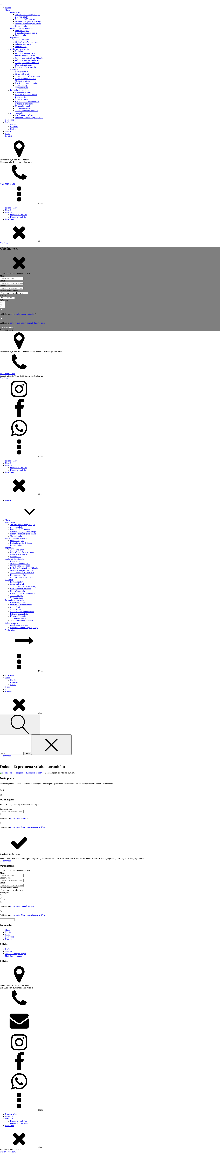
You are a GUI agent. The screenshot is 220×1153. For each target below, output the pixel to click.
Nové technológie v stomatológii (28, 21)
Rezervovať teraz (7, 920)
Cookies (8, 951)
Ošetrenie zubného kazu (25, 53)
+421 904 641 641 (7, 184)
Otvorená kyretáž (22, 74)
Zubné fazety (20, 97)
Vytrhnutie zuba (21, 88)
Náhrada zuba (20, 47)
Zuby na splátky (21, 17)
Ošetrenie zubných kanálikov (27, 60)
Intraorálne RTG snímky (25, 19)
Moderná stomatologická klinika (28, 24)
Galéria (13, 129)
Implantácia (14, 37)
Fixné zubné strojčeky (24, 115)
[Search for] (12, 753)
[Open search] (20, 724)
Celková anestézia (22, 81)
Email (2, 281)
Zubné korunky (21, 99)
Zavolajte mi (5, 832)
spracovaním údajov (18, 818)
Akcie (7, 133)
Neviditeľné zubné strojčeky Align (29, 117)
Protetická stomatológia (19, 90)
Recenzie (14, 127)
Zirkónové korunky (23, 108)
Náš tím (13, 124)
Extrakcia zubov (21, 72)
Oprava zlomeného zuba (25, 56)
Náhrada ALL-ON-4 (23, 44)
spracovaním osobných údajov (22, 314)
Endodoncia (20, 51)
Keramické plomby (23, 92)
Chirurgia (14, 69)
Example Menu (11, 208)
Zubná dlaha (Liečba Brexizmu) (28, 76)
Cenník (8, 131)
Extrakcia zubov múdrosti (25, 79)
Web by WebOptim (8, 1152)
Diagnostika (15, 12)
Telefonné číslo (6, 809)
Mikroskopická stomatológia (26, 67)
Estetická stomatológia (24, 104)
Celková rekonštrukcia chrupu (27, 42)
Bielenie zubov (21, 35)
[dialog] (110, 122)
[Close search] (51, 744)
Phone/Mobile (5, 286)
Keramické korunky (23, 106)
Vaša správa (5, 300)
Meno (2, 276)
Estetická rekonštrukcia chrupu (27, 83)
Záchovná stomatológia (19, 49)
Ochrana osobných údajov (15, 954)
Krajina (3, 295)
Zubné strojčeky (16, 113)
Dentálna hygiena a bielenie (21, 28)
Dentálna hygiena (22, 30)
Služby (8, 10)
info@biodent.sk (6, 1031)
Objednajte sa (5, 243)
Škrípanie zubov (21, 26)
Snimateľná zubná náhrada (26, 95)
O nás (7, 122)
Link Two (9, 212)
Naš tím (8, 932)
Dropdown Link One (18, 215)
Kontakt (8, 136)
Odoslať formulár (7, 327)
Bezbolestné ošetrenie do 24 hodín (29, 58)
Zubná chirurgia (21, 85)
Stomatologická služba (9, 291)
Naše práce (9, 120)
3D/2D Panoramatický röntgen (27, 14)
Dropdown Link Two (19, 217)
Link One (9, 210)
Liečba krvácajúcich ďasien (26, 33)
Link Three (9, 219)
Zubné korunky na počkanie (26, 111)
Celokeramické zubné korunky (27, 101)
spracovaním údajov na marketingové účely (27, 323)
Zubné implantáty (22, 40)
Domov (8, 8)
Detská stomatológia (23, 65)
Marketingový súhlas (13, 956)
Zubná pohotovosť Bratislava (27, 63)
